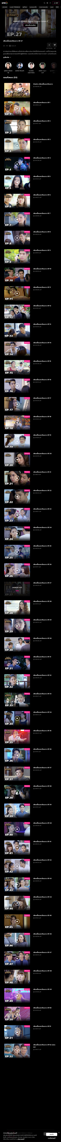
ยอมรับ (52, 1134)
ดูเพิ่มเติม (6, 57)
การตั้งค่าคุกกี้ (51, 1138)
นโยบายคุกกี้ (21, 1139)
